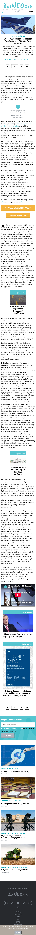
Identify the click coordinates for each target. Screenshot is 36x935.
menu (31, 12)
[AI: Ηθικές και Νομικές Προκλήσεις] (18, 755)
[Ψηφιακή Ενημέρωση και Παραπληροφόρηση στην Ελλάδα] (18, 820)
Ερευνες (18, 911)
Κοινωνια (15, 769)
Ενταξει (18, 932)
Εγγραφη (8, 735)
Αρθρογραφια (15, 36)
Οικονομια (16, 867)
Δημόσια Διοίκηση (18, 801)
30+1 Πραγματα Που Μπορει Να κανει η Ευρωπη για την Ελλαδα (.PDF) (18, 207)
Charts (18, 919)
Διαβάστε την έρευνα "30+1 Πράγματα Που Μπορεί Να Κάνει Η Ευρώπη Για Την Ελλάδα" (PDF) (18, 114)
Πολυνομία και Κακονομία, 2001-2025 (15, 804)
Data (18, 916)
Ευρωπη (23, 36)
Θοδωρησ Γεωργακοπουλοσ (13, 59)
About (18, 922)
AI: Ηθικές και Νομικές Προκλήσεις (15, 771)
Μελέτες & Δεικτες (18, 833)
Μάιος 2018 (27, 59)
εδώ (2, 202)
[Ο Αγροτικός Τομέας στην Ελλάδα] (18, 854)
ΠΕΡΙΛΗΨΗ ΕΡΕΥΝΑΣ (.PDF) (18, 215)
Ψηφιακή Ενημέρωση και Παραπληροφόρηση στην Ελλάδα (14, 837)
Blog (18, 921)
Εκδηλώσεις (18, 914)
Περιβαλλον (24, 867)
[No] (34, 930)
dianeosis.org (19, 926)
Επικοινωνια (18, 924)
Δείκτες (18, 918)
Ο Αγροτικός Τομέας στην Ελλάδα (14, 870)
